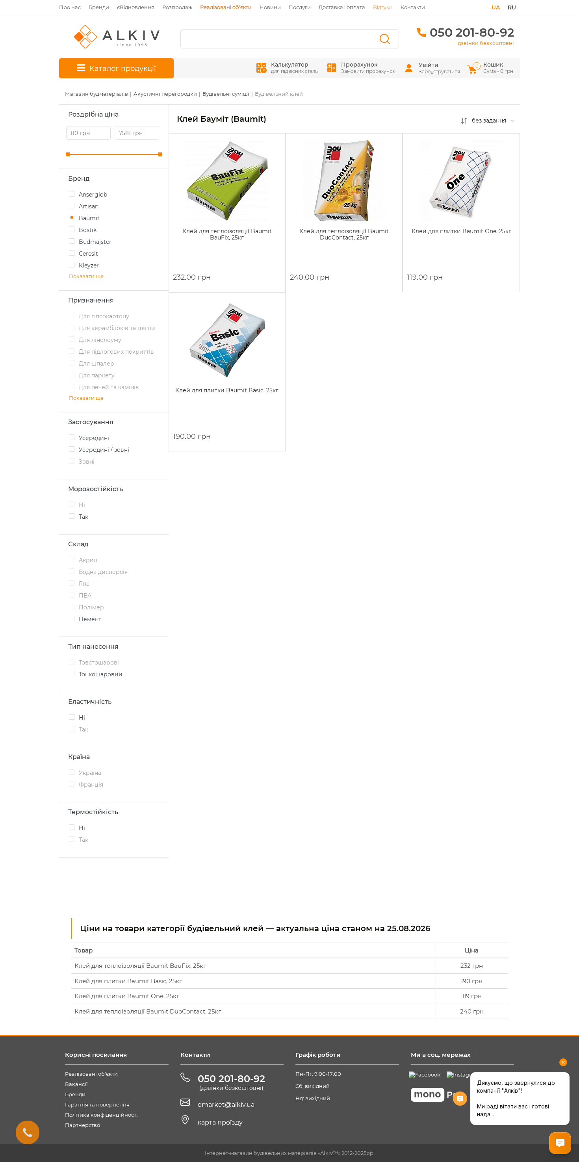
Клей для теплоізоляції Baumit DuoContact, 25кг (147, 1011)
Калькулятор (294, 67)
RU (512, 7)
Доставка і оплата (342, 7)
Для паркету (97, 375)
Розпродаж (177, 7)
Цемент (90, 619)
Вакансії (76, 1084)
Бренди (99, 7)
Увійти (428, 65)
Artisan (88, 206)
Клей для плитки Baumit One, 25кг (126, 996)
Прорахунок (368, 67)
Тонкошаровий (100, 674)
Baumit (89, 218)
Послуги (300, 7)
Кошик (495, 67)
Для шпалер (96, 363)
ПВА (85, 595)
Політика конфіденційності (101, 1115)
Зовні (87, 461)
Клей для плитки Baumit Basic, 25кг (128, 981)
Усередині (94, 438)
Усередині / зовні (104, 449)
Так (83, 516)
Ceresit (88, 253)
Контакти (413, 7)
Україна (90, 772)
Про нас (70, 7)
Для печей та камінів (109, 387)
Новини (270, 7)
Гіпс (84, 583)
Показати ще (86, 276)
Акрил (88, 560)
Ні (82, 505)
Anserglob (93, 194)
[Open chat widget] (560, 1143)
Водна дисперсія (103, 571)
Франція (91, 784)
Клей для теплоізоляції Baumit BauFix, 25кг (140, 965)
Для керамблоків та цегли (117, 328)
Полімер (91, 607)
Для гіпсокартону (104, 316)
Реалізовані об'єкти (91, 1074)
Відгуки (383, 7)
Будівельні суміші (225, 94)
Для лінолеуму (100, 339)
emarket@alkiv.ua (226, 1104)
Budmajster (95, 241)
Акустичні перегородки (165, 94)
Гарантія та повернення (97, 1104)
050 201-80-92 (472, 32)
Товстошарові (99, 662)
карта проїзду (220, 1122)
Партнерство (82, 1125)
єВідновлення (135, 7)
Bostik (87, 230)
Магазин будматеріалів (96, 94)
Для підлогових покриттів (116, 351)
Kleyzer (89, 265)
